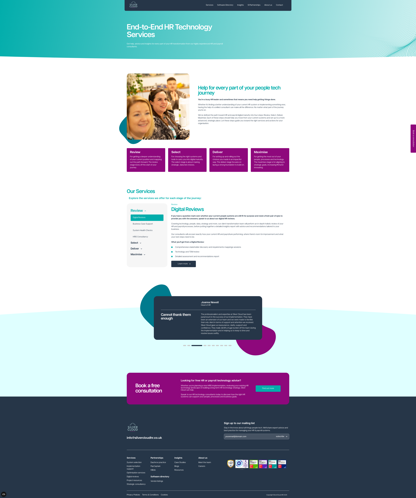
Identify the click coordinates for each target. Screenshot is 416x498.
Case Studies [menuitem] (180, 463)
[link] (209, 5)
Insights (240, 5)
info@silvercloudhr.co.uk (144, 438)
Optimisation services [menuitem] (136, 473)
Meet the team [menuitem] (204, 463)
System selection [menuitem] (134, 463)
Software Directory (225, 5)
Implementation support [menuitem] (133, 467)
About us (268, 5)
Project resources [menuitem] (134, 481)
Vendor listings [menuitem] (157, 481)
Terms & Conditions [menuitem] (150, 495)
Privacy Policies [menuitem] (133, 495)
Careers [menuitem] (201, 466)
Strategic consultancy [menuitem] (136, 484)
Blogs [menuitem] (176, 466)
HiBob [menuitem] (153, 470)
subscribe (280, 436)
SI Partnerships (254, 5)
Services (209, 5)
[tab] (184, 345)
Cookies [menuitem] (164, 495)
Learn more (183, 264)
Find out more (268, 388)
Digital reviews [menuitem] (133, 477)
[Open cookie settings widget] (3, 494)
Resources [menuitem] (179, 470)
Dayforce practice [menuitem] (158, 463)
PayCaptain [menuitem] (155, 466)
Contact (279, 5)
